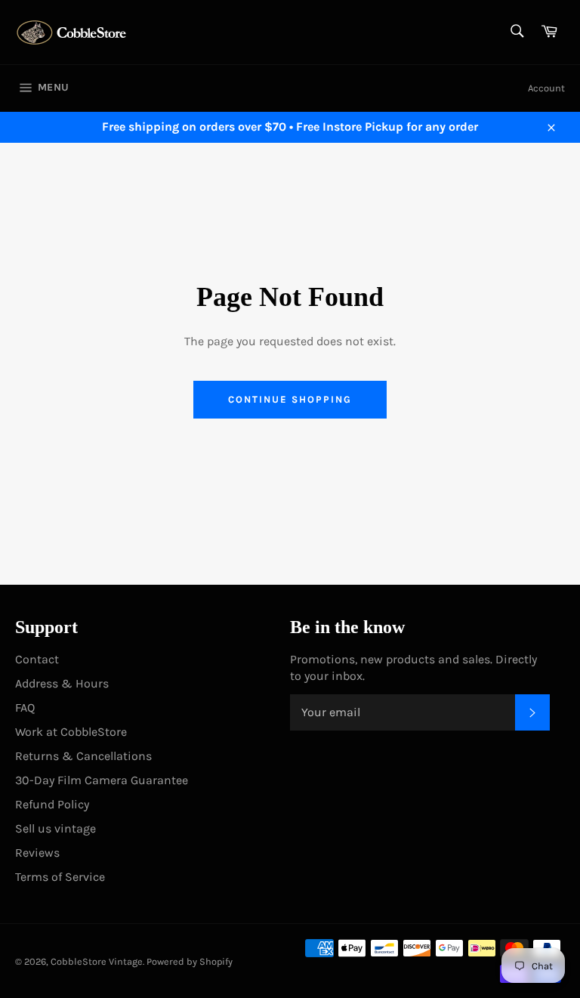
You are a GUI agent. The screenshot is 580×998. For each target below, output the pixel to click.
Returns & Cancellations (83, 756)
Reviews (37, 852)
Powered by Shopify (190, 961)
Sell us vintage (55, 828)
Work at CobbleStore (71, 732)
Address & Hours (62, 683)
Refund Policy (52, 804)
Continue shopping (289, 399)
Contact (37, 659)
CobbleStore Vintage (97, 961)
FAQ (25, 707)
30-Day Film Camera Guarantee (101, 780)
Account (546, 88)
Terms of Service (60, 877)
